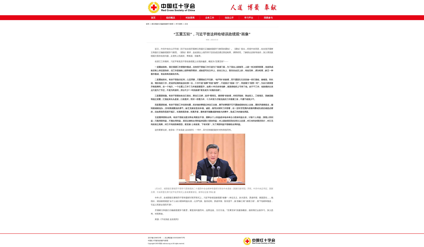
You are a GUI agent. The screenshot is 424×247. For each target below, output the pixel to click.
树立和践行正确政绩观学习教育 (162, 24)
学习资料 (179, 24)
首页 (153, 17)
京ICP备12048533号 (154, 238)
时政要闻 (190, 17)
